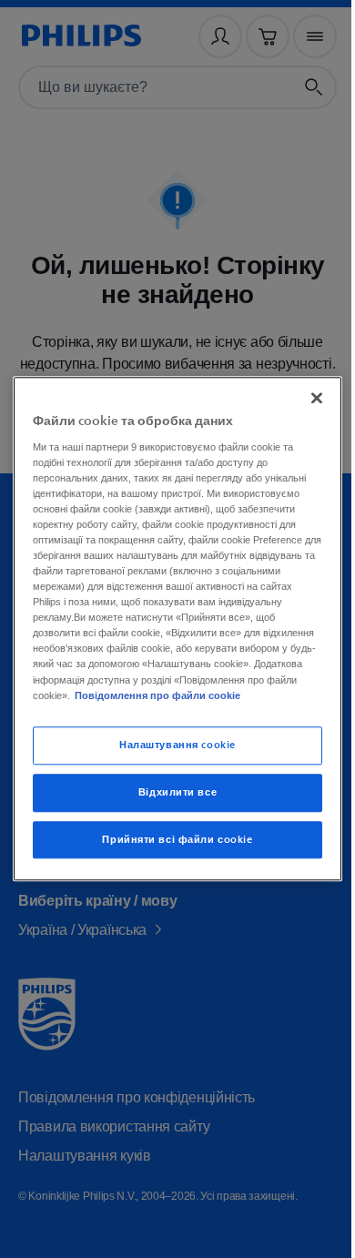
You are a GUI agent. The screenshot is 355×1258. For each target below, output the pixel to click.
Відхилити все (170, 799)
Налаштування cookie (171, 752)
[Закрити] (308, 390)
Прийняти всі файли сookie (171, 847)
